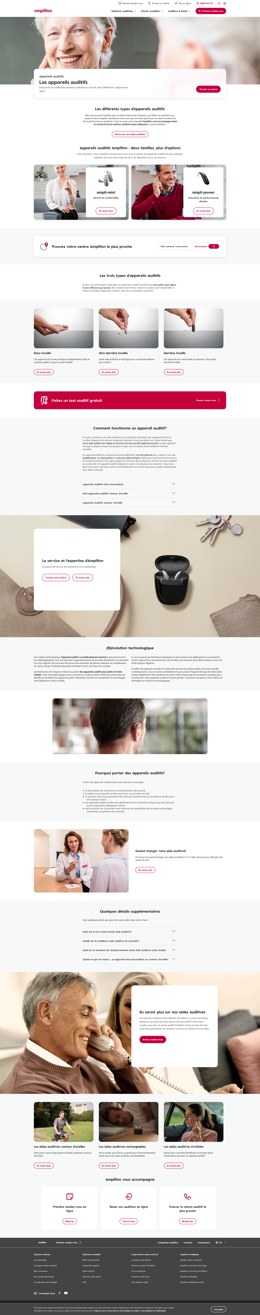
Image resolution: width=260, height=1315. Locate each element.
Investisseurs (204, 1242)
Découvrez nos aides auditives (130, 134)
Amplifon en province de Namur (193, 1271)
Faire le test (129, 1221)
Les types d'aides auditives (45, 1265)
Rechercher (187, 1221)
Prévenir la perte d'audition (143, 1265)
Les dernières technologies (45, 1282)
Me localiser (201, 246)
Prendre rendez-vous (140, 1276)
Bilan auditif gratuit (91, 1259)
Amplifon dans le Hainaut (191, 1259)
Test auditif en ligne (139, 1282)
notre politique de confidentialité (153, 1311)
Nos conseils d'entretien (44, 1276)
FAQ (84, 1282)
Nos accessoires (41, 1271)
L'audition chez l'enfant (141, 1259)
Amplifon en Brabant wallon (192, 1282)
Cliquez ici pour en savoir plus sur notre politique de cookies (116, 1311)
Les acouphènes (138, 1271)
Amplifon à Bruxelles (188, 1276)
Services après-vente (92, 1276)
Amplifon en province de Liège (193, 1265)
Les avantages (40, 1259)
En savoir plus (44, 372)
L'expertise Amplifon (168, 1242)
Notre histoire (88, 1271)
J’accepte (218, 1309)
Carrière (188, 1242)
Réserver (70, 1221)
